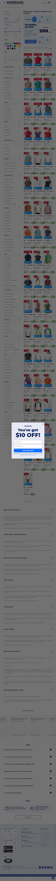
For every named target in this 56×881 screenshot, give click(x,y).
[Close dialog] (42, 424)
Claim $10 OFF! (28, 450)
